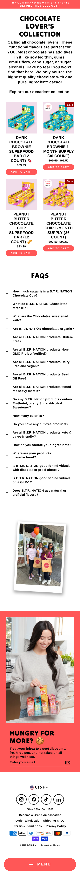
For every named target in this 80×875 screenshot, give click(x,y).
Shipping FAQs (53, 820)
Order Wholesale (27, 820)
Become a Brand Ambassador (40, 815)
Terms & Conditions (28, 826)
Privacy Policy (56, 826)
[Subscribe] (67, 762)
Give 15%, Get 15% (40, 809)
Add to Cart (21, 171)
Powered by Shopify (50, 845)
